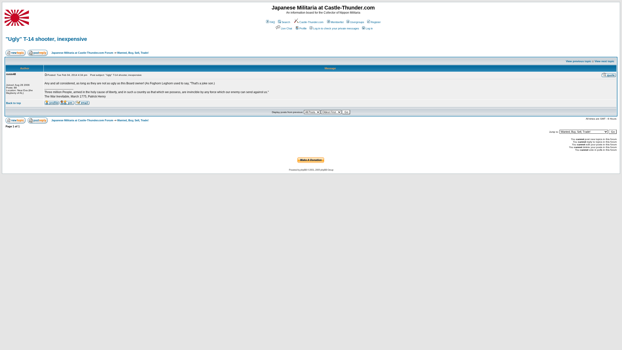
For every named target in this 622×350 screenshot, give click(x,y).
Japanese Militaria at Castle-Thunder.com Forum (82, 52)
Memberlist (337, 22)
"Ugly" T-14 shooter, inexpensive (46, 39)
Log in (369, 28)
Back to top (13, 103)
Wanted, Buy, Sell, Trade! (133, 52)
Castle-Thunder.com (311, 22)
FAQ (272, 22)
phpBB (303, 169)
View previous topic (578, 61)
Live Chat (286, 28)
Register (376, 22)
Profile (303, 28)
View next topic (604, 61)
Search (286, 22)
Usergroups (357, 22)
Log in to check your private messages (336, 28)
